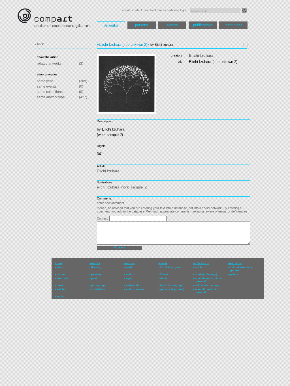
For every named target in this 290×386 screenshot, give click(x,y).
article (198, 267)
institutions (233, 25)
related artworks (49, 63)
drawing (96, 267)
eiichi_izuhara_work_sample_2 (122, 187)
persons (141, 25)
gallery (233, 274)
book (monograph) (172, 285)
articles (173, 10)
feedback (150, 10)
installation (98, 289)
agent (129, 278)
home (58, 263)
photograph (98, 285)
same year (45, 81)
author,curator (135, 289)
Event (164, 274)
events (172, 25)
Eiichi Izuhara (201, 55)
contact (137, 10)
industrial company (207, 285)
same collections (50, 92)
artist (129, 267)
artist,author (133, 285)
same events (46, 86)
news (162, 10)
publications (203, 25)
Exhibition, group (171, 267)
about (126, 10)
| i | (245, 44)
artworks (111, 25)
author (130, 274)
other (163, 278)
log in (183, 10)
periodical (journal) (172, 289)
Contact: (103, 218)
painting (96, 274)
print (94, 278)
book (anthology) (206, 274)
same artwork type (51, 97)
